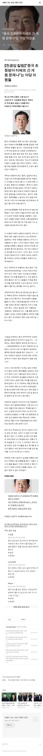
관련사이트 (5, 744)
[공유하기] (12, 619)
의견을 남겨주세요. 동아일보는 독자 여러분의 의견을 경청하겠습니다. (20, 525)
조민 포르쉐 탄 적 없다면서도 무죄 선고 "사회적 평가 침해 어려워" (16, 638)
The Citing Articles (11, 627)
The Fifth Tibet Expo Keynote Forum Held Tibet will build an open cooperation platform (17, 658)
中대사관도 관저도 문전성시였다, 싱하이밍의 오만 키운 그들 (17, 651)
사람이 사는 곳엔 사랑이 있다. (12, 3)
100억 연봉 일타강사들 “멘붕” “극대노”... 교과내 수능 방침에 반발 (16, 631)
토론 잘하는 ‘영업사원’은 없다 (19, 508)
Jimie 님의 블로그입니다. (12, 720)
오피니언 (15, 60)
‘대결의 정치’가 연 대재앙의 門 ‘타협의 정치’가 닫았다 (23, 497)
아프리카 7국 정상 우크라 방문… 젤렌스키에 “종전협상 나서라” (17, 644)
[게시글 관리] (15, 619)
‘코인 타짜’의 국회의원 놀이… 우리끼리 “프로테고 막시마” (22, 503)
